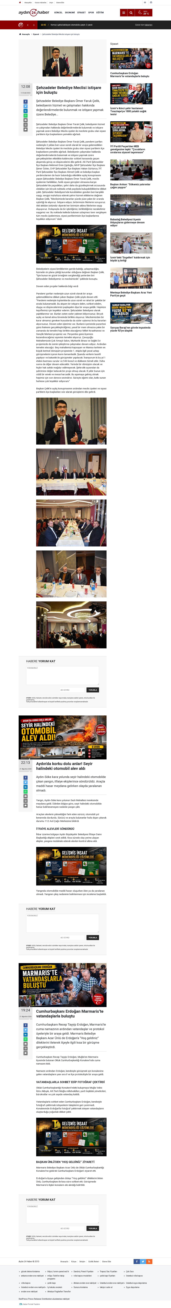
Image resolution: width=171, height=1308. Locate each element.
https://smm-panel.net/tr (58, 1271)
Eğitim (100, 12)
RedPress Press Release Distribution (35, 1299)
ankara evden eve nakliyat (32, 1276)
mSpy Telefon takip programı (55, 1277)
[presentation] (28, 24)
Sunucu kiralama (81, 1287)
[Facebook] (26, 102)
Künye (73, 1262)
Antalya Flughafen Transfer (59, 1291)
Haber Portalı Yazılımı (31, 1304)
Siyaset (81, 12)
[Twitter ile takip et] (143, 1261)
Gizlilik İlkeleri (93, 1262)
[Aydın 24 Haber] (34, 12)
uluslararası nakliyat (60, 1299)
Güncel (58, 12)
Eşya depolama (132, 1287)
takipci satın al (106, 1287)
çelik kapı (51, 1283)
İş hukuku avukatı (54, 1287)
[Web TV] (145, 2)
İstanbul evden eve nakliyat (112, 1283)
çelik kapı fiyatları (107, 1276)
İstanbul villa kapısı (134, 1276)
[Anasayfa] (20, 3)
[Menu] (123, 12)
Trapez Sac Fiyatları (108, 1271)
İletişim (82, 1262)
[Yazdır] (26, 125)
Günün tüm (143, 25)
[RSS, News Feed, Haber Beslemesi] (149, 1261)
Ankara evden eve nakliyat (85, 1283)
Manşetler (28, 3)
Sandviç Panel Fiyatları (83, 1271)
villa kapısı (25, 1283)
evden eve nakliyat (29, 1291)
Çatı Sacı (130, 1271)
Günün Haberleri (40, 3)
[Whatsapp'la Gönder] (26, 116)
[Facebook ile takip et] (137, 1261)
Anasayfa (64, 1262)
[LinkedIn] (26, 111)
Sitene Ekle (60, 3)
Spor (91, 12)
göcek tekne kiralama (30, 1271)
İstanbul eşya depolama (136, 1283)
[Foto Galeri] (151, 2)
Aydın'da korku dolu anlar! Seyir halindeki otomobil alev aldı (76, 25)
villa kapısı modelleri (83, 1276)
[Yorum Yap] (26, 129)
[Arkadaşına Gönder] (26, 120)
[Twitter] (26, 106)
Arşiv (51, 3)
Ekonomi (70, 12)
